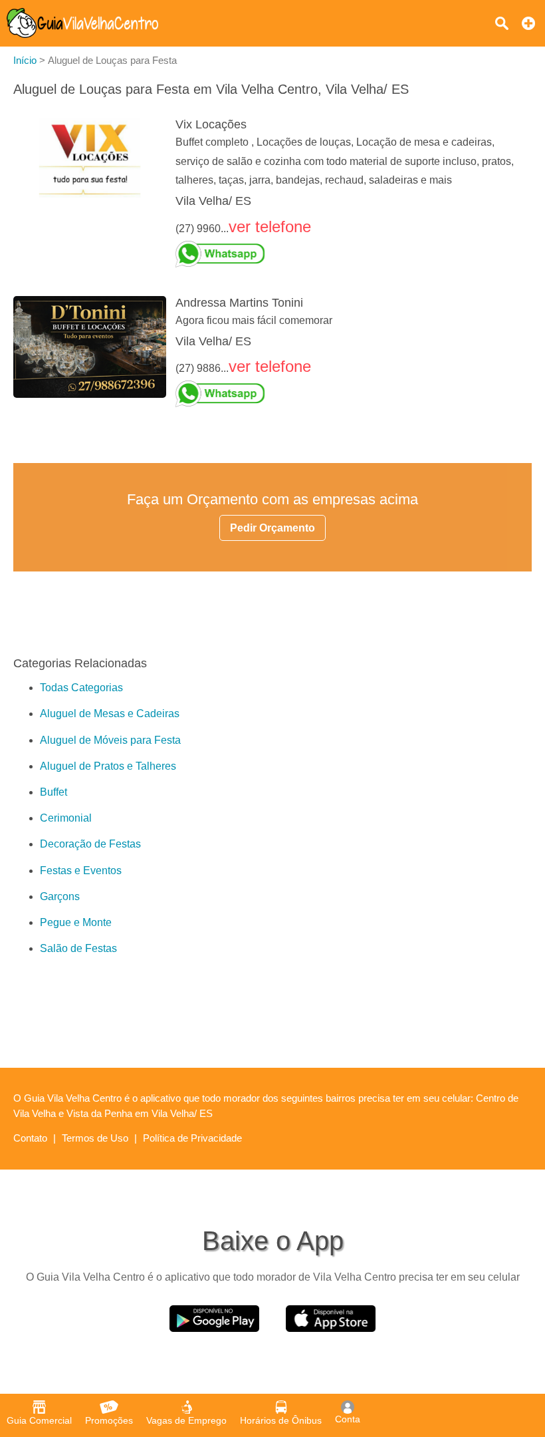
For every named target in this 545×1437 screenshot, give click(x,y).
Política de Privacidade (192, 1138)
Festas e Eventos (81, 870)
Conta (347, 1419)
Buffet (53, 792)
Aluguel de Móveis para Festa (110, 740)
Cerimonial (66, 818)
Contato (30, 1138)
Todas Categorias (81, 687)
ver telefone (270, 227)
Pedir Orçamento (272, 528)
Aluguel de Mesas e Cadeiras (109, 713)
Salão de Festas (78, 948)
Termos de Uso (95, 1138)
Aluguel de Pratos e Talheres (108, 766)
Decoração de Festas (90, 844)
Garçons (60, 896)
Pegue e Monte (76, 922)
